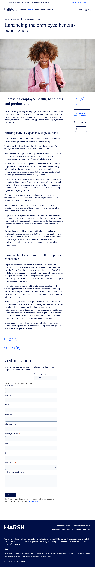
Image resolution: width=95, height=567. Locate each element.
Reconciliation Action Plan (12, 557)
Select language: (40, 374)
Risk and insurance (63, 526)
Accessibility (39, 554)
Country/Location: (11, 434)
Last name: (9, 395)
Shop (37, 9)
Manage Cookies (46, 557)
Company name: (11, 414)
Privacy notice (33, 501)
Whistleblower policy (83, 554)
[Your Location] (86, 10)
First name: (9, 386)
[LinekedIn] (6, 549)
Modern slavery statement (31, 557)
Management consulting (81, 529)
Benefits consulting (32, 19)
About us (50, 9)
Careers (42, 9)
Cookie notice (29, 554)
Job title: (8, 443)
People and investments (61, 529)
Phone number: (10, 424)
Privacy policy (19, 554)
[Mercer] (10, 9)
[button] (90, 2)
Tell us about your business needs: (17, 472)
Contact (81, 9)
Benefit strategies (12, 19)
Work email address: (12, 405)
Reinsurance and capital (82, 526)
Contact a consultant (13, 339)
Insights (30, 9)
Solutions (23, 9)
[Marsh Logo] (14, 527)
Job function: (9, 463)
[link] (7, 348)
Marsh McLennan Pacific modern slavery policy (60, 554)
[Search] (89, 10)
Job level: (8, 453)
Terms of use (8, 554)
